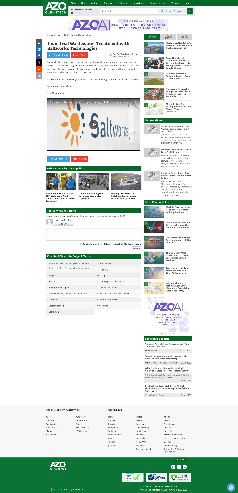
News (110, 416)
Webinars (112, 431)
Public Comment (91, 244)
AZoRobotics (51, 424)
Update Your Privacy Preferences (68, 489)
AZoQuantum (82, 420)
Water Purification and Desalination (74, 35)
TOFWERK (154, 350)
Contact (167, 427)
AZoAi (78, 424)
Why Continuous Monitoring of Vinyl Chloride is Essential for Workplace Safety (178, 287)
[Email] (39, 75)
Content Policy (170, 445)
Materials (140, 438)
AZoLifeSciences (83, 431)
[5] (154, 108)
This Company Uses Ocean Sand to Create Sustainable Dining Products (177, 256)
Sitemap (168, 442)
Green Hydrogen (143, 427)
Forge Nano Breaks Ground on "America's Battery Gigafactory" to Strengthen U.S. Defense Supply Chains (178, 63)
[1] (154, 47)
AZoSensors (81, 416)
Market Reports (115, 434)
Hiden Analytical (157, 395)
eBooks (111, 442)
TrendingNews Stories (152, 37)
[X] (39, 62)
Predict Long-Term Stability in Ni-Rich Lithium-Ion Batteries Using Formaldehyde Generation (167, 388)
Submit (136, 248)
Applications (142, 431)
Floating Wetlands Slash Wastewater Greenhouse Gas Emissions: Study (179, 45)
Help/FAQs (141, 442)
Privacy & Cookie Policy (174, 438)
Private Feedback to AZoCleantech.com (122, 244)
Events (139, 420)
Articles (111, 420)
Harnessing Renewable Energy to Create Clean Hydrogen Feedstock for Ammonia (178, 92)
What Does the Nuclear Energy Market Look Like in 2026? (178, 240)
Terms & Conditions (173, 434)
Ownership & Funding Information (174, 450)
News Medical (82, 427)
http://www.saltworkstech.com (63, 86)
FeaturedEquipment (168, 37)
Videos (139, 416)
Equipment (113, 427)
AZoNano (50, 420)
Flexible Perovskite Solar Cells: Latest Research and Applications (179, 210)
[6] (154, 288)
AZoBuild (50, 431)
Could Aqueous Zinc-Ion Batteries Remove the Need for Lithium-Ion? (178, 225)
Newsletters (169, 424)
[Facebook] (39, 55)
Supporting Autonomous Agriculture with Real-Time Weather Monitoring (166, 357)
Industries (140, 434)
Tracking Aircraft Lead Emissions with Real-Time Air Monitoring (177, 270)
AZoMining (51, 434)
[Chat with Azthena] (231, 487)
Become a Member (144, 449)
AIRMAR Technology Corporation (164, 362)
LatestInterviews (184, 37)
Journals (112, 445)
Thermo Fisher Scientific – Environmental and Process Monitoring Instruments (167, 376)
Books (111, 438)
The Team (140, 445)
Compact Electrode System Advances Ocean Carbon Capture (178, 76)
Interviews (141, 424)
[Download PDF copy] (39, 42)
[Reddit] (39, 69)
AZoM (48, 416)
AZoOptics (50, 427)
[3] (154, 78)
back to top (180, 459)
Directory (112, 424)
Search (167, 420)
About (167, 416)
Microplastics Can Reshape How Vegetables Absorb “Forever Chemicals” (179, 108)
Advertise (168, 431)
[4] (154, 93)
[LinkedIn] (39, 49)
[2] (154, 62)
